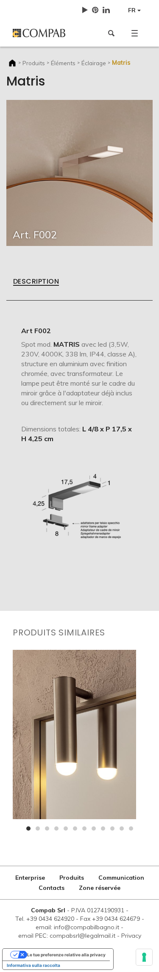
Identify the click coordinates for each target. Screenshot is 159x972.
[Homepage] (43, 33)
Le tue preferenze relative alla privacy (66, 954)
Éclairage (93, 62)
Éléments (63, 62)
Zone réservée (99, 888)
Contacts (51, 888)
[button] (134, 33)
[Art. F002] (79, 172)
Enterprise (30, 877)
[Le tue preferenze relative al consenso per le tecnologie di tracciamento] (144, 957)
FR (132, 10)
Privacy (131, 935)
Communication (121, 877)
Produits (33, 62)
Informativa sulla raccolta (33, 965)
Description (36, 282)
